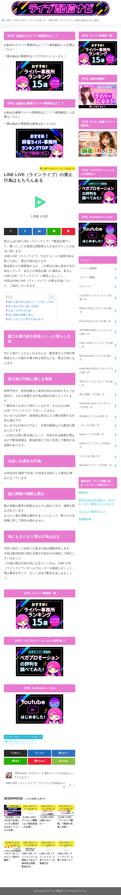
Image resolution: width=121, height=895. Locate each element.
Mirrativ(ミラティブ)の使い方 (95, 465)
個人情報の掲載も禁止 (20, 314)
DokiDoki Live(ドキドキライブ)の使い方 (95, 405)
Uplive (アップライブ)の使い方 (95, 445)
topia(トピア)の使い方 (91, 434)
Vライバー (85, 286)
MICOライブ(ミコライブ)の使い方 (96, 383)
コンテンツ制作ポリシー (92, 511)
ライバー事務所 (88, 268)
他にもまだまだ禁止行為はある (25, 319)
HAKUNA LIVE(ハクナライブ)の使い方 (96, 370)
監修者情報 (85, 519)
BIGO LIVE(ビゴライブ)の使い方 (96, 310)
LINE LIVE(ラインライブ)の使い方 (24, 737)
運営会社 (84, 492)
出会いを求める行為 (19, 310)
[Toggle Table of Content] (50, 297)
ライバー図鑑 (87, 277)
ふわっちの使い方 (89, 425)
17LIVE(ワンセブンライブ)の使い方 (95, 297)
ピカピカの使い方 (89, 456)
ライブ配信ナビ (58, 891)
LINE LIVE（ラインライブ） (22, 741)
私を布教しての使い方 (92, 394)
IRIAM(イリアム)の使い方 (93, 416)
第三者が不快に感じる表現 (23, 306)
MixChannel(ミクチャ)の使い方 (95, 357)
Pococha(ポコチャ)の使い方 (95, 321)
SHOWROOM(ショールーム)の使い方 (95, 332)
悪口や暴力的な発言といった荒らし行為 (31, 301)
